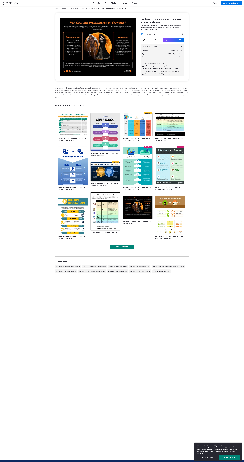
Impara (124, 3)
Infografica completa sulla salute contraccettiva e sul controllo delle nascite (170, 138)
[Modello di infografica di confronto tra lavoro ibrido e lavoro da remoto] (137, 166)
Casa (56, 8)
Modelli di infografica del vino (117, 271)
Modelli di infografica (81, 8)
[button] (151, 40)
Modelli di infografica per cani (139, 266)
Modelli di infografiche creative (66, 271)
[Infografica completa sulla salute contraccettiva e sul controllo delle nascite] (170, 124)
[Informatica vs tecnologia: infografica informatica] (105, 132)
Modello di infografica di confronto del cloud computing (105, 183)
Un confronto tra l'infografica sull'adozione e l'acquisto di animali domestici (170, 187)
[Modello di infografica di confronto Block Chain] (73, 215)
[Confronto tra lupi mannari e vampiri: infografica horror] (137, 207)
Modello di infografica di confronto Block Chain (73, 236)
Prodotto (96, 3)
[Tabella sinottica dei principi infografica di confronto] (73, 124)
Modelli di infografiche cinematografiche (92, 271)
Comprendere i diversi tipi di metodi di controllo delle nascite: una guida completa (105, 232)
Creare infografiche (66, 8)
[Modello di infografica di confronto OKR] (137, 124)
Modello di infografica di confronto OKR (137, 138)
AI (105, 3)
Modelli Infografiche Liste (161, 271)
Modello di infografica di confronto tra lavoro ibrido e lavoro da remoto (137, 187)
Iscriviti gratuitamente (232, 3)
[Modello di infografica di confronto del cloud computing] (105, 171)
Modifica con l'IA (175, 40)
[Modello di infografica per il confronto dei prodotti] (170, 215)
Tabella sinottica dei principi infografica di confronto (73, 138)
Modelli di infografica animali (118, 266)
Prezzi (134, 3)
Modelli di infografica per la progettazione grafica (168, 266)
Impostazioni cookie (207, 457)
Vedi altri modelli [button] (122, 246)
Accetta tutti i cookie (229, 457)
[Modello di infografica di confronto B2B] (73, 166)
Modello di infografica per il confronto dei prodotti (170, 236)
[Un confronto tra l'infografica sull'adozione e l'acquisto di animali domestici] (170, 166)
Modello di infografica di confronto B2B (72, 187)
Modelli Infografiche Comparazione (95, 266)
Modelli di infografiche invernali (140, 271)
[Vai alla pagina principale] (10, 3)
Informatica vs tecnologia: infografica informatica (105, 153)
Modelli (114, 3)
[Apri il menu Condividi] (182, 34)
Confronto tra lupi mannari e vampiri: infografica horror (137, 221)
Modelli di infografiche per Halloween (68, 266)
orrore (91, 8)
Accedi (216, 3)
